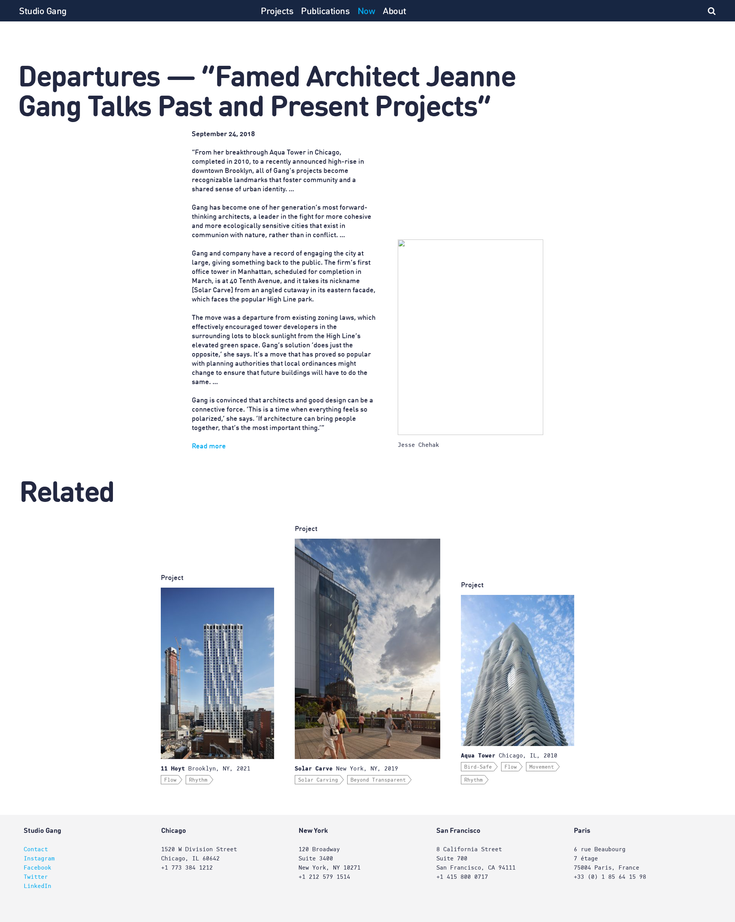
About (394, 11)
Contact (36, 849)
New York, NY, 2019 (346, 769)
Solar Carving (318, 780)
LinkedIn (37, 886)
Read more (209, 446)
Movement (541, 767)
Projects (277, 11)
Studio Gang (43, 11)
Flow (170, 780)
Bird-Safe (478, 767)
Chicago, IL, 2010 (509, 756)
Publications (325, 11)
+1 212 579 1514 (324, 877)
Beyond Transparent (378, 780)
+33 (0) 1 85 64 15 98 (610, 877)
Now (367, 11)
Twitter (36, 877)
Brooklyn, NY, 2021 (205, 769)
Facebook (37, 868)
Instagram (39, 858)
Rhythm (198, 780)
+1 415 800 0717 (462, 877)
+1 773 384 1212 (187, 868)
